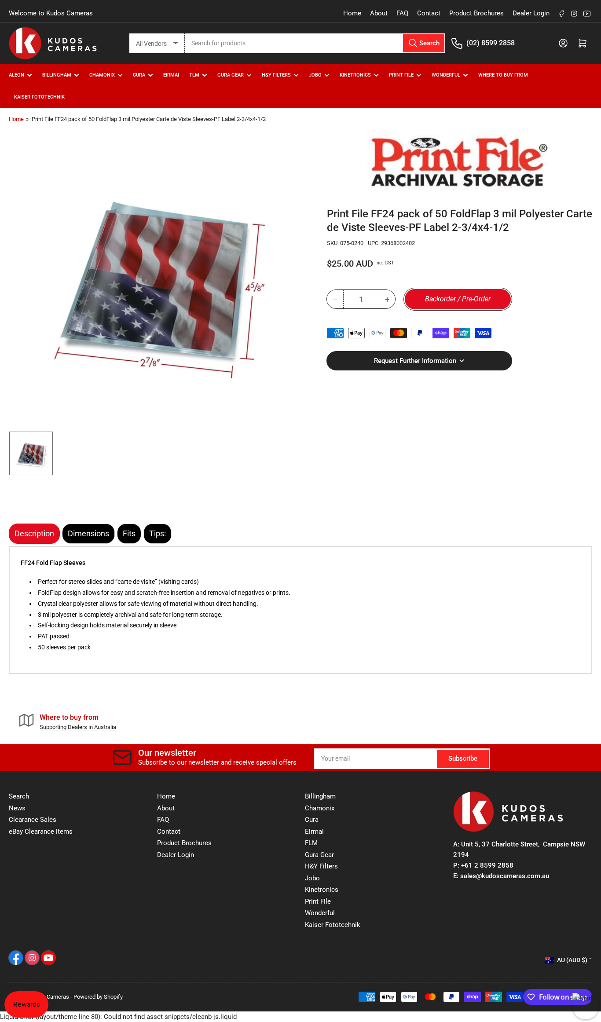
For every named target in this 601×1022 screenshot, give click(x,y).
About (379, 13)
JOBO (315, 75)
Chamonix (319, 808)
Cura (312, 820)
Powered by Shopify (98, 996)
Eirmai (314, 831)
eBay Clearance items (41, 831)
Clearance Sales (32, 820)
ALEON (16, 75)
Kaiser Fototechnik (39, 97)
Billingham (56, 75)
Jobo (312, 878)
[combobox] (315, 43)
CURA (139, 75)
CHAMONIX (102, 75)
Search (19, 796)
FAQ (402, 13)
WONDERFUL (446, 75)
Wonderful (320, 913)
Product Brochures (476, 13)
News (17, 808)
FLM (194, 75)
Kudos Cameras (49, 996)
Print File (401, 75)
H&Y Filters (276, 75)
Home (352, 13)
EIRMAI (171, 75)
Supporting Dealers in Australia (78, 727)
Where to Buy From (503, 75)
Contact (428, 13)
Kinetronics (355, 75)
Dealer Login (531, 13)
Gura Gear (230, 75)
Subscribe (462, 758)
